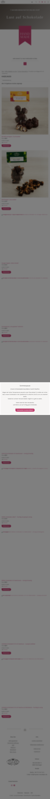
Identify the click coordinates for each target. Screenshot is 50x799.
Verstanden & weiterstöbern (25, 410)
